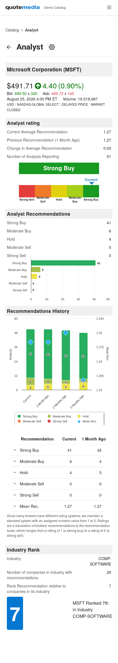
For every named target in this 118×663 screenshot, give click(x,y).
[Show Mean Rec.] (87, 421)
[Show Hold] (83, 416)
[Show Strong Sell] (57, 421)
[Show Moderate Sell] (29, 421)
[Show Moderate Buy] (60, 416)
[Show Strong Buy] (28, 416)
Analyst (31, 30)
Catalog (12, 30)
